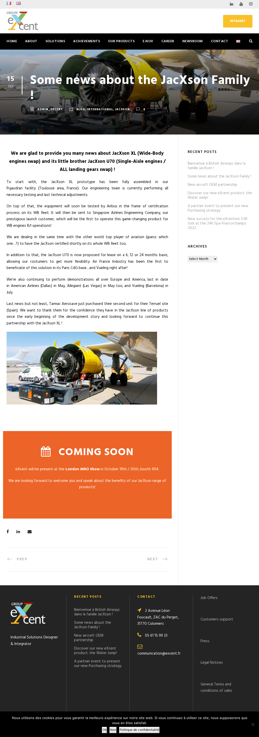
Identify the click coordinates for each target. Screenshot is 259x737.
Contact (219, 41)
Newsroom (192, 41)
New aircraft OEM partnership (212, 185)
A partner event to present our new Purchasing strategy (218, 208)
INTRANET (238, 21)
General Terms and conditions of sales (216, 687)
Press (205, 641)
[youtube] (241, 4)
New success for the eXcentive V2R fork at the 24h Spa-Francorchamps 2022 (217, 223)
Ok (104, 730)
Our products (121, 41)
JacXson (122, 109)
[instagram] (250, 4)
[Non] (252, 724)
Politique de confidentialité (139, 730)
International (100, 109)
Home (12, 41)
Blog (80, 109)
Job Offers (209, 598)
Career (167, 41)
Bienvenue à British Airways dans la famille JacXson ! (217, 166)
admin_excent (50, 109)
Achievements (86, 41)
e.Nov (148, 41)
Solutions (55, 41)
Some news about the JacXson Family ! (219, 176)
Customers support (217, 619)
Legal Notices (212, 663)
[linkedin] (231, 4)
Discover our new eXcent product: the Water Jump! (220, 195)
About (31, 41)
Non (113, 730)
